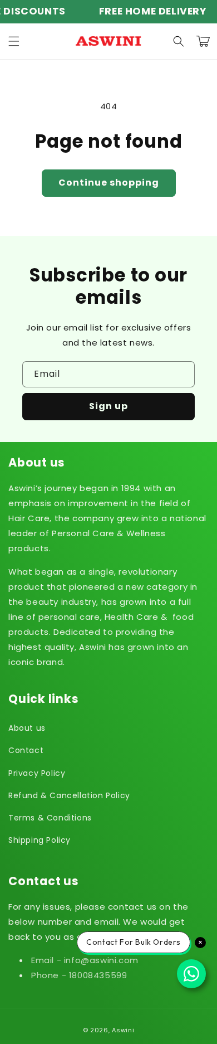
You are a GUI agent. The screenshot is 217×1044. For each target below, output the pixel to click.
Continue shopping (108, 182)
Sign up (108, 406)
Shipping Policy (39, 840)
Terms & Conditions (50, 817)
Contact (25, 750)
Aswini (123, 1030)
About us (27, 728)
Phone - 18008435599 (79, 975)
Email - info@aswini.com (85, 960)
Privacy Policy (36, 773)
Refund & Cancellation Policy (69, 795)
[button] (14, 41)
